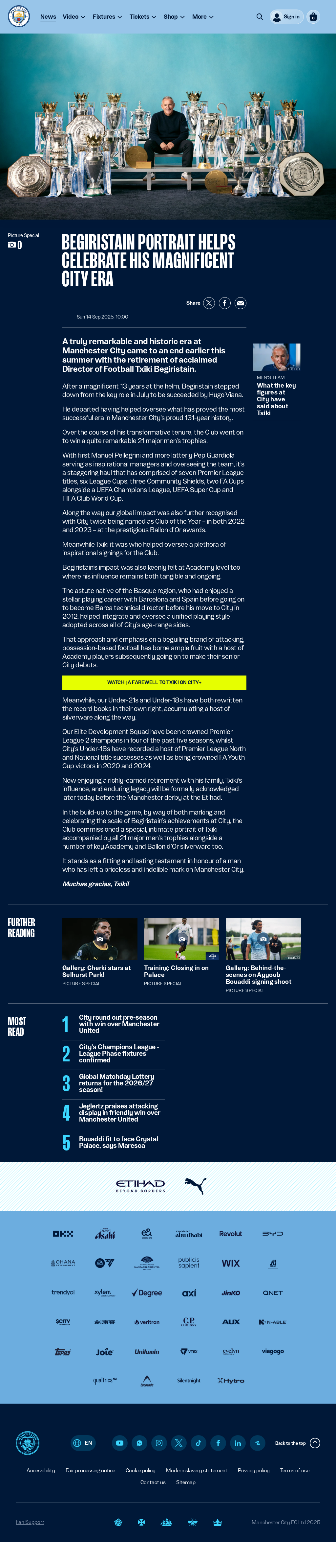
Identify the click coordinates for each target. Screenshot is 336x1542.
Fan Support (30, 1522)
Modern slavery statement (196, 1470)
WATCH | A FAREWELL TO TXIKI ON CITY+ (154, 682)
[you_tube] (119, 1443)
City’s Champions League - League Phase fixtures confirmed (119, 1054)
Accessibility (41, 1470)
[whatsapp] (139, 1443)
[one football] (258, 1443)
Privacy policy (254, 1470)
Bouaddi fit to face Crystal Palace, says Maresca (118, 1142)
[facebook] (218, 1443)
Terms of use (294, 1470)
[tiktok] (198, 1443)
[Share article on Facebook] (225, 303)
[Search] (260, 17)
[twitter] (179, 1443)
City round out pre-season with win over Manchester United (119, 1024)
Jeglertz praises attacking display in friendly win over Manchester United (119, 1113)
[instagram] (159, 1443)
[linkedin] (238, 1443)
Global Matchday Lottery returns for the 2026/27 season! (116, 1083)
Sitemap (186, 1482)
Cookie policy (141, 1470)
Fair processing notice (90, 1470)
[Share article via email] (240, 303)
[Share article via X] (209, 303)
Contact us (153, 1482)
